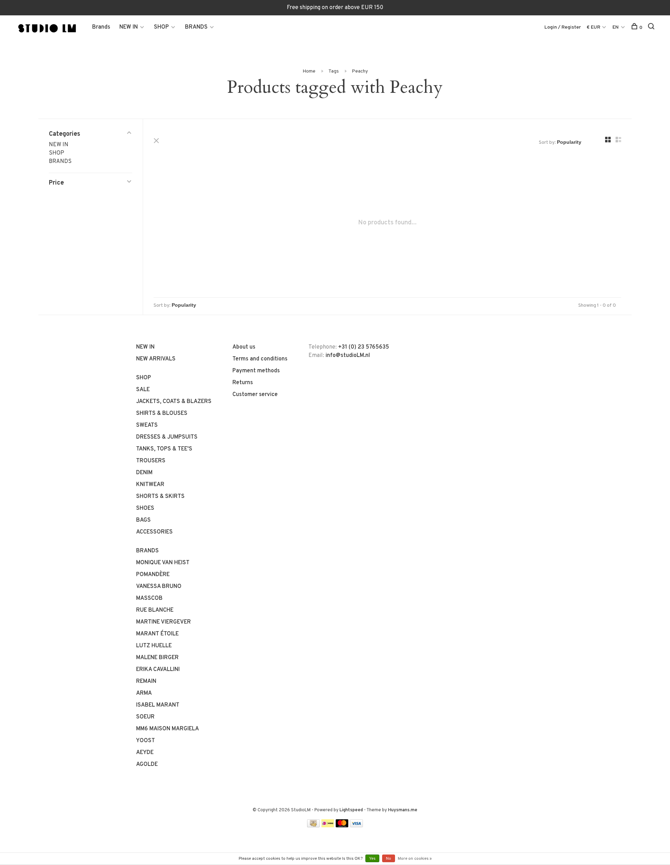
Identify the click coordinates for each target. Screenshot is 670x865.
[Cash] (313, 825)
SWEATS (147, 425)
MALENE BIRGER (157, 657)
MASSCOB (149, 598)
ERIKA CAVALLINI (158, 669)
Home (309, 71)
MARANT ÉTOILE (157, 634)
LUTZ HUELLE (154, 645)
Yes (372, 859)
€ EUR (594, 27)
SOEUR (145, 717)
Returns (242, 382)
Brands (101, 27)
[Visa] (356, 825)
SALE (143, 389)
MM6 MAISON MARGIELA (167, 728)
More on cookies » (415, 859)
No (388, 859)
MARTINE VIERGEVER (163, 622)
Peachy (360, 71)
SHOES (145, 508)
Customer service (255, 394)
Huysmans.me (402, 810)
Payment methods (256, 370)
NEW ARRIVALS (156, 359)
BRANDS (196, 27)
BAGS (143, 520)
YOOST (145, 740)
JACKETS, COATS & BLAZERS (173, 401)
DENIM (144, 472)
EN (615, 27)
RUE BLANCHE (154, 610)
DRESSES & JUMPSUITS (167, 437)
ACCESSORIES (154, 532)
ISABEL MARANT (157, 705)
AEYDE (145, 752)
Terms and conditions (260, 359)
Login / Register (562, 27)
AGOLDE (147, 764)
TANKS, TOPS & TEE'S (164, 449)
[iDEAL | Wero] (327, 825)
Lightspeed (351, 810)
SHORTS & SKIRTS (160, 496)
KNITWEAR (150, 484)
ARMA (144, 693)
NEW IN (128, 27)
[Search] (652, 28)
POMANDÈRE (153, 574)
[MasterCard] (342, 825)
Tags (333, 71)
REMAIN (146, 681)
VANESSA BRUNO (158, 586)
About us (243, 347)
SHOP (161, 27)
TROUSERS (150, 460)
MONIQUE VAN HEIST (162, 562)
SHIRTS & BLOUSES (161, 413)
